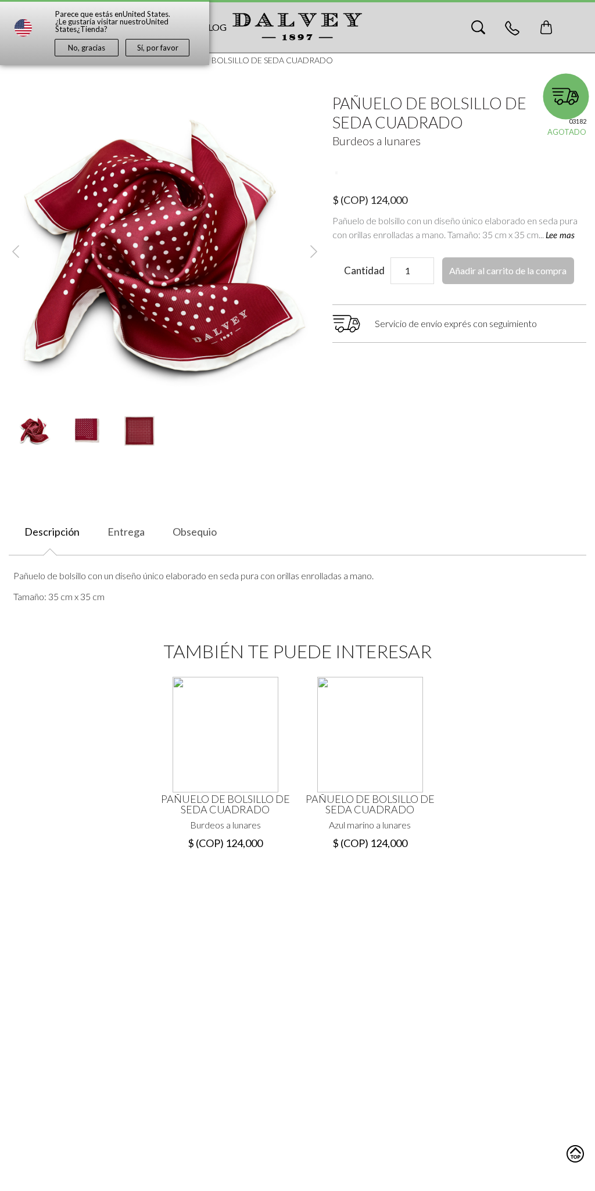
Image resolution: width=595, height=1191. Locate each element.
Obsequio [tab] (195, 531)
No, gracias (86, 47)
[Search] (478, 27)
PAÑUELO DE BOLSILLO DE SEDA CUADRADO (225, 804)
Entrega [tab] (126, 531)
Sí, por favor (157, 47)
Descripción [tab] (52, 531)
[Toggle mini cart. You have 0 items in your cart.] (546, 27)
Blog (214, 27)
